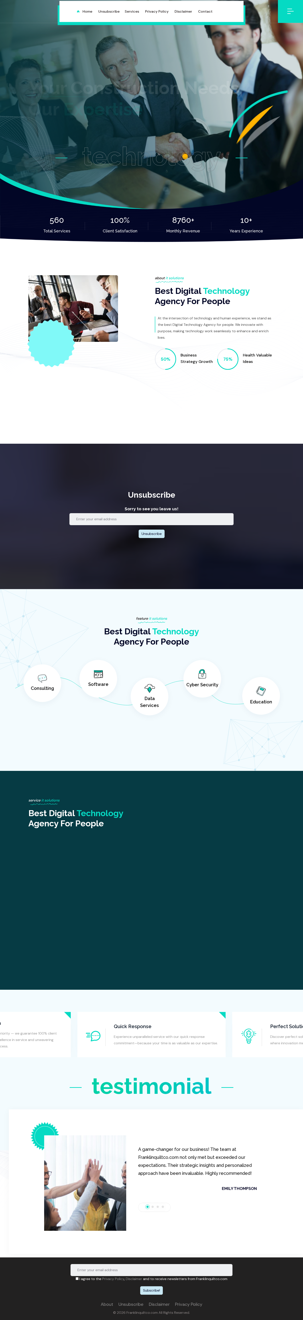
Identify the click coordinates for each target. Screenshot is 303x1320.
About (107, 1304)
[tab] (147, 1207)
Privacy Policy (113, 1278)
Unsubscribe (131, 1304)
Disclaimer (134, 1278)
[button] (77, 1183)
